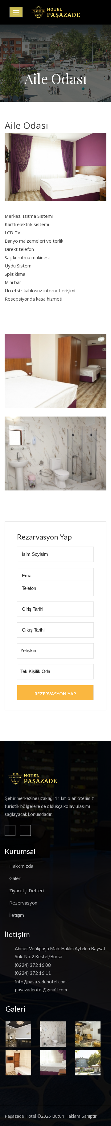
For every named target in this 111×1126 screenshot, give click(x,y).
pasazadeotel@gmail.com (41, 989)
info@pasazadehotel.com (41, 981)
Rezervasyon (23, 903)
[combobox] (55, 651)
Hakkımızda (21, 866)
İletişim (16, 915)
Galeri (15, 878)
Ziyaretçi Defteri (26, 890)
